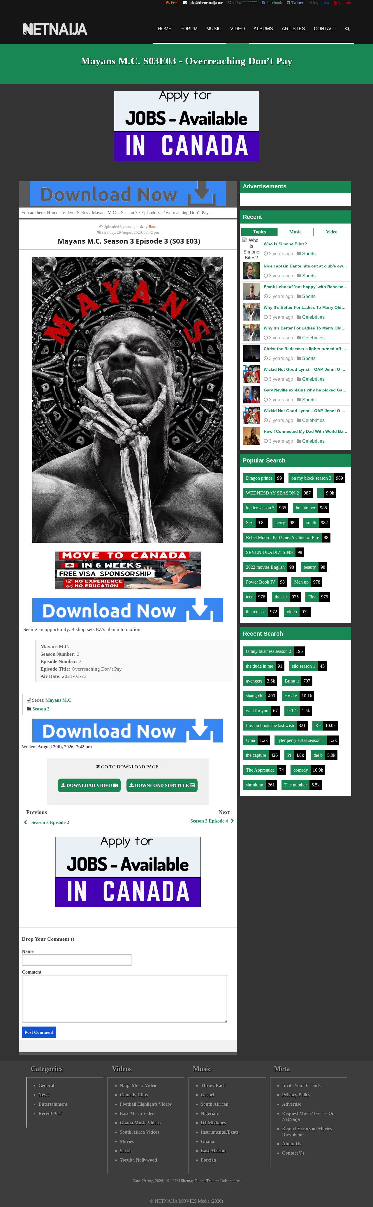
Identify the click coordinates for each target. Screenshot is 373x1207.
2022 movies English (266, 567)
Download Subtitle (162, 785)
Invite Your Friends (301, 1085)
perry (280, 522)
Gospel (207, 1094)
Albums (263, 28)
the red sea (256, 611)
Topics (259, 231)
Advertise (291, 1104)
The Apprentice (261, 770)
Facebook (273, 3)
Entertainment (52, 1104)
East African (213, 1150)
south (311, 522)
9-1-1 (292, 710)
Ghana (207, 1141)
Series (82, 212)
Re (318, 725)
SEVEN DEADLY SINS (270, 552)
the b (319, 755)
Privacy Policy (296, 1094)
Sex (250, 522)
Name (28, 951)
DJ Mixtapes (213, 1122)
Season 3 (129, 212)
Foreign (208, 1160)
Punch (200, 1181)
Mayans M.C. (104, 212)
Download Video (89, 785)
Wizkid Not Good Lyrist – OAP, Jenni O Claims (309, 369)
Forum (189, 28)
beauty (310, 567)
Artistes (293, 28)
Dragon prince (260, 478)
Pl (289, 755)
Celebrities (313, 317)
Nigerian (209, 1113)
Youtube (344, 3)
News (43, 1094)
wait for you (258, 710)
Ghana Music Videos (140, 1122)
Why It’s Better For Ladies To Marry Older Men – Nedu (317, 307)
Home (165, 28)
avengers (254, 680)
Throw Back (213, 1085)
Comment (31, 972)
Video (237, 28)
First (313, 596)
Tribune (212, 1181)
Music (213, 28)
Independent (230, 1181)
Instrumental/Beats (219, 1132)
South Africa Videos (139, 1132)
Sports (309, 253)
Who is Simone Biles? (285, 244)
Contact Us (293, 1153)
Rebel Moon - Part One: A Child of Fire (283, 537)
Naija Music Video (138, 1085)
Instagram (320, 3)
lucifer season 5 (261, 507)
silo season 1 (304, 666)
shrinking (255, 784)
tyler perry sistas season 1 (301, 740)
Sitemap (187, 1181)
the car (281, 596)
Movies (127, 1141)
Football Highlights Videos (146, 1104)
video (292, 611)
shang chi (255, 695)
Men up (302, 581)
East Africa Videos (138, 1113)
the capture (256, 755)
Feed (174, 3)
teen (250, 596)
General (46, 1085)
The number (296, 784)
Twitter (296, 3)
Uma (251, 740)
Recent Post (50, 1113)
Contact (325, 28)
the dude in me (260, 666)
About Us (291, 1143)
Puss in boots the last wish (270, 725)
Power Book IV (261, 581)
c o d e (291, 695)
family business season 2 (269, 651)
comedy (301, 770)
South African (214, 1104)
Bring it (292, 680)
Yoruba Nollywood (138, 1160)
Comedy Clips (134, 1094)
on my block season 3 (311, 478)
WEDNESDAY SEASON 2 (273, 492)
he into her (306, 507)
